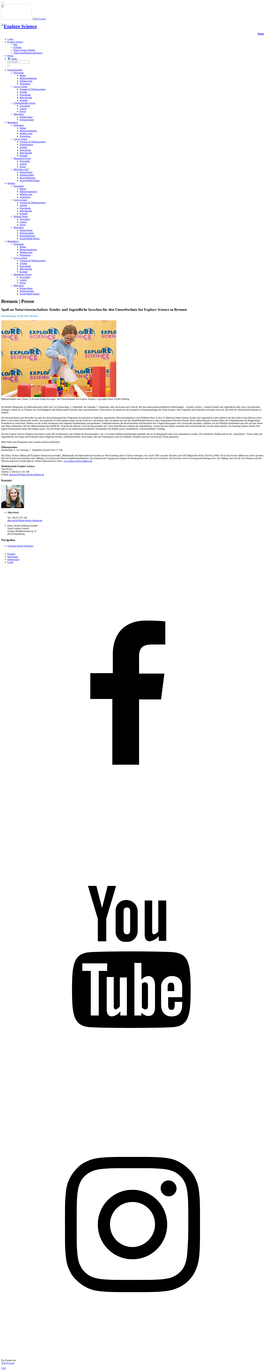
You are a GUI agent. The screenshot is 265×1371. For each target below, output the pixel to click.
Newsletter (25, 106)
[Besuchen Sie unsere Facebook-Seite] (132, 828)
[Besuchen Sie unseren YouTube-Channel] (132, 1091)
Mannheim (12, 122)
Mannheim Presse (22, 158)
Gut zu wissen (20, 86)
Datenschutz (13, 559)
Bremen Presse (20, 216)
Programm (18, 72)
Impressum (12, 556)
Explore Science (15, 42)
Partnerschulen (27, 119)
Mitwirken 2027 (21, 169)
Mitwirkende (26, 97)
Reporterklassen (27, 177)
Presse (10, 55)
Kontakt (17, 47)
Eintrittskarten (26, 144)
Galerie (23, 108)
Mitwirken (18, 114)
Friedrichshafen (14, 70)
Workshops (25, 83)
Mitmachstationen (28, 78)
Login (10, 39)
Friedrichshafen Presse (24, 103)
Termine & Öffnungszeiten (33, 89)
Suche (14, 58)
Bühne (23, 75)
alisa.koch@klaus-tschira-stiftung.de (26, 474)
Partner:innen (26, 117)
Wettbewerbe (26, 81)
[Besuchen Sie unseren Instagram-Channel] (132, 1355)
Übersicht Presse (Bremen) (20, 546)
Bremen (11, 183)
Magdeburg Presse (22, 274)
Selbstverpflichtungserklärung (27, 53)
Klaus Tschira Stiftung (24, 50)
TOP (3, 1368)
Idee (15, 44)
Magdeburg (13, 241)
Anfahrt (23, 92)
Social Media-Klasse (30, 180)
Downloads (25, 95)
